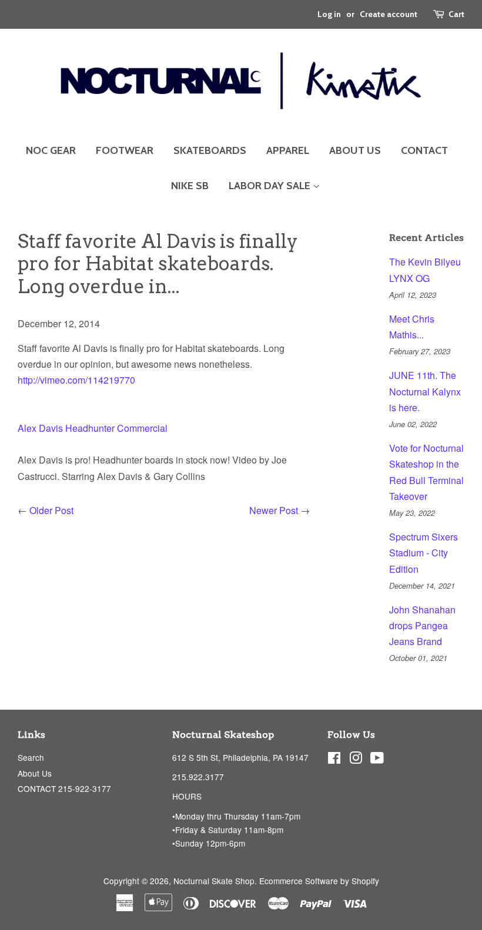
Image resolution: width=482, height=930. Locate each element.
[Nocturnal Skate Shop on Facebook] (334, 760)
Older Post (51, 510)
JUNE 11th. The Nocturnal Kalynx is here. (425, 391)
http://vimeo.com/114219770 (76, 380)
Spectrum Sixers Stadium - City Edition (423, 552)
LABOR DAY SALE (271, 185)
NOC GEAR (51, 150)
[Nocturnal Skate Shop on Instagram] (355, 760)
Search (31, 757)
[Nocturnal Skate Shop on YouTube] (377, 760)
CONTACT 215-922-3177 (64, 788)
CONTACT (424, 150)
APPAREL (287, 150)
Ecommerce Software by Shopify (319, 881)
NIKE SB (190, 185)
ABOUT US (355, 150)
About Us (35, 773)
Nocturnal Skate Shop (214, 881)
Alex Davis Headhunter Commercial (93, 428)
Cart (456, 14)
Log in (329, 14)
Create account (388, 14)
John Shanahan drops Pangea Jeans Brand (422, 625)
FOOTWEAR (124, 150)
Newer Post (273, 510)
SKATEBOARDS (209, 150)
